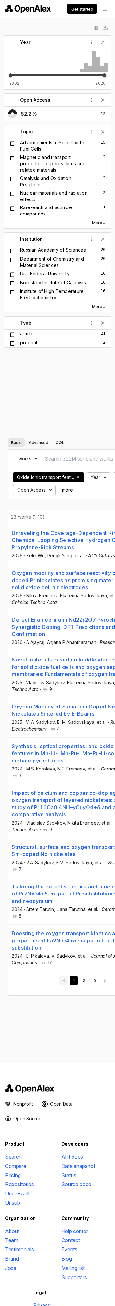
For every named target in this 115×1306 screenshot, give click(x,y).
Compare (15, 1166)
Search (13, 1157)
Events (69, 1249)
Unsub (12, 1203)
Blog (66, 1258)
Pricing (13, 1175)
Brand (12, 1258)
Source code (76, 1184)
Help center (74, 1231)
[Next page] (104, 980)
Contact (70, 1240)
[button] (78, 477)
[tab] (16, 442)
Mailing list (73, 1268)
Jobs (10, 1268)
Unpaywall (17, 1193)
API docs (72, 1157)
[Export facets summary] (105, 27)
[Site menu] (105, 9)
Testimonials (19, 1249)
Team (11, 1240)
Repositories (19, 1184)
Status (68, 1175)
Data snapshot (78, 1166)
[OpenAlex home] (28, 9)
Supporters (74, 1277)
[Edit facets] (95, 27)
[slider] (10, 75)
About (12, 1231)
